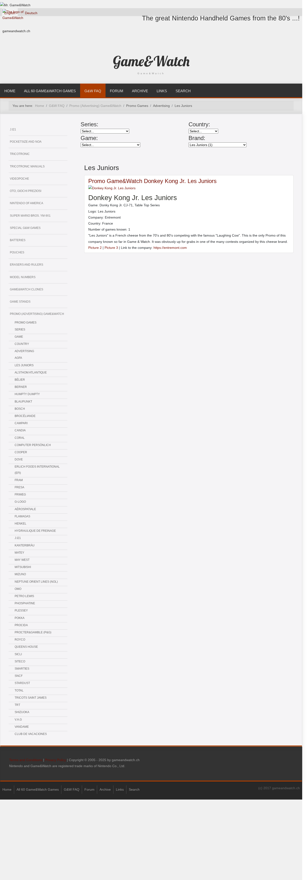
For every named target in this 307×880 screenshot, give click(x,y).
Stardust (22, 683)
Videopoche (19, 178)
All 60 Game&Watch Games (50, 91)
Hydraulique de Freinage (35, 530)
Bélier (20, 379)
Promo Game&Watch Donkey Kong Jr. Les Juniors (152, 181)
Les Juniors (24, 365)
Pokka (19, 618)
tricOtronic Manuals (27, 166)
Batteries (17, 240)
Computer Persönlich (33, 445)
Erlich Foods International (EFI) (37, 469)
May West (22, 560)
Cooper (21, 452)
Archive (140, 91)
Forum (116, 91)
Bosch (20, 408)
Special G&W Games (25, 228)
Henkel (20, 523)
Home (9, 91)
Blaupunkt (23, 401)
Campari (21, 423)
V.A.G (18, 719)
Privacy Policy (55, 760)
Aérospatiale (25, 509)
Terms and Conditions (25, 760)
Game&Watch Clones (26, 289)
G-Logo (20, 501)
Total (19, 690)
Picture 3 (111, 248)
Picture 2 (95, 248)
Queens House (26, 646)
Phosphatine (25, 603)
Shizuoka (22, 712)
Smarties (22, 668)
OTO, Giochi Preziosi (25, 191)
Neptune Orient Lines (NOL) (36, 581)
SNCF (19, 676)
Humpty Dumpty (27, 394)
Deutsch (31, 13)
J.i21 (13, 129)
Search (183, 91)
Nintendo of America (26, 203)
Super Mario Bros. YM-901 (30, 215)
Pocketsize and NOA (25, 141)
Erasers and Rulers (26, 264)
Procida (21, 625)
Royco (20, 639)
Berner (21, 387)
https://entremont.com (170, 248)
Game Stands (20, 301)
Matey (19, 552)
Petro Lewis (24, 596)
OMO (18, 589)
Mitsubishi (23, 567)
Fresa (19, 487)
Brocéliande (25, 416)
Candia (20, 430)
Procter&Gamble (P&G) (33, 632)
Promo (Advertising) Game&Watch (37, 314)
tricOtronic (20, 154)
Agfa (18, 358)
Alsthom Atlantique (31, 372)
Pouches (17, 252)
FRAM (19, 480)
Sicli (18, 654)
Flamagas (22, 516)
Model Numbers (22, 277)
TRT (17, 705)
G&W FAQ (92, 91)
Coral (20, 438)
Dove (19, 459)
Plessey (21, 610)
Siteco (20, 661)
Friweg (20, 494)
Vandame (22, 726)
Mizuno (20, 574)
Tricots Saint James (31, 697)
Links (162, 91)
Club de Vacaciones (31, 734)
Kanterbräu (25, 545)
